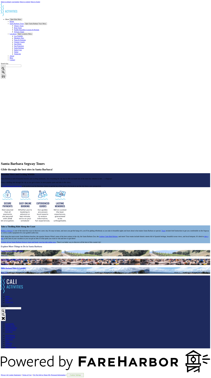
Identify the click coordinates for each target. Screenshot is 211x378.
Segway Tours (19, 32)
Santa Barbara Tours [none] (17, 24)
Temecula (17, 54)
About (12, 56)
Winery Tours (19, 26)
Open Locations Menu (25, 34)
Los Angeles (18, 36)
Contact (12, 60)
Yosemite (8, 345)
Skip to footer (35, 2)
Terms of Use (27, 375)
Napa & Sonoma (20, 40)
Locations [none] (13, 34)
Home (12, 21)
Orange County (19, 42)
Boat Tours (18, 28)
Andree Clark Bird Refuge (108, 236)
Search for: (4, 64)
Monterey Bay (19, 38)
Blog (11, 58)
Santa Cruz (18, 50)
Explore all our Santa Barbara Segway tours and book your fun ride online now (28, 242)
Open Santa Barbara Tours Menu (35, 24)
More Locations (10, 347)
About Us (8, 298)
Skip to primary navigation (10, 2)
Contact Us (9, 302)
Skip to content (25, 2)
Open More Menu (15, 19)
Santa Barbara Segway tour (12, 186)
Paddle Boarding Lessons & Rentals (26, 30)
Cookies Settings (75, 375)
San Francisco (19, 46)
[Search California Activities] (3, 317)
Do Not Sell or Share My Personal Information (49, 375)
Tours (163, 231)
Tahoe (16, 52)
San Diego (17, 44)
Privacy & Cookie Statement (11, 375)
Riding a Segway (7, 231)
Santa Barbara (19, 48)
